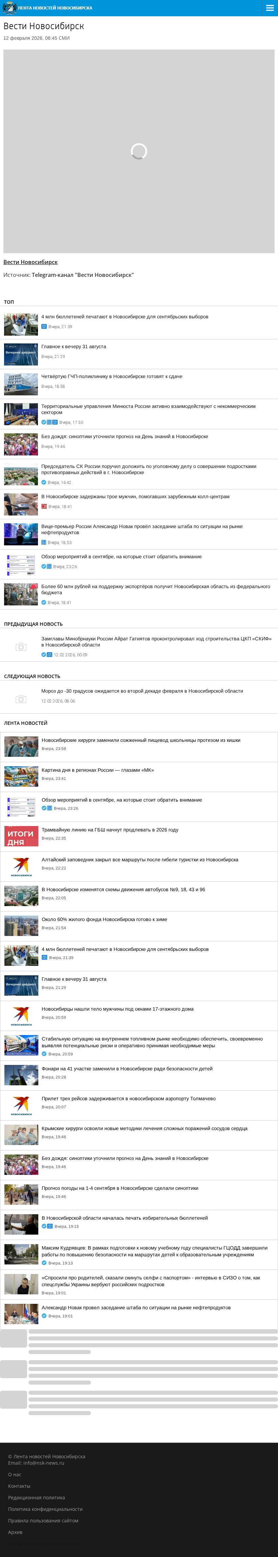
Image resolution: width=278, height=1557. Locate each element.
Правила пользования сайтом (43, 1520)
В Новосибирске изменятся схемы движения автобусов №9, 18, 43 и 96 (123, 889)
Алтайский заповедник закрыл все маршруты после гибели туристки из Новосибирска (140, 859)
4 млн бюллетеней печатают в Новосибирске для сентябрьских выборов (125, 316)
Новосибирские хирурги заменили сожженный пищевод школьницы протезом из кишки (141, 740)
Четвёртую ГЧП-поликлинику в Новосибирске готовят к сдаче (111, 376)
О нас (14, 1474)
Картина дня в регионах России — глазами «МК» (98, 770)
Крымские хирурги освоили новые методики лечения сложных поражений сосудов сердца (144, 1128)
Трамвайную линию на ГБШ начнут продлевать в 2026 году (110, 829)
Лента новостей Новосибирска (44, 1543)
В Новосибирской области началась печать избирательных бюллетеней (125, 1218)
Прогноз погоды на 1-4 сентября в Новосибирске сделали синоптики (120, 1188)
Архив (15, 1532)
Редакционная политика (36, 1497)
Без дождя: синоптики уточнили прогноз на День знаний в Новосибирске (124, 436)
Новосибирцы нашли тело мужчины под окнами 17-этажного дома (118, 1009)
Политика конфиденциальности (45, 1509)
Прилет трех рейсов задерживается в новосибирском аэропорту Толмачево (129, 1098)
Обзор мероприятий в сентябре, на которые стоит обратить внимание (121, 556)
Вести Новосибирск (30, 262)
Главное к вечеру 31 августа (73, 346)
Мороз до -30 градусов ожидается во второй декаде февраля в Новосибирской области (142, 691)
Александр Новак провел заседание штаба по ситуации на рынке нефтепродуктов (136, 1307)
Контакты (19, 1486)
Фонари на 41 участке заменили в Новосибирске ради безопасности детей (127, 1068)
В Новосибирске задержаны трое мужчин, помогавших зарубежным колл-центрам (135, 496)
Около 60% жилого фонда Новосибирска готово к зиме (104, 919)
